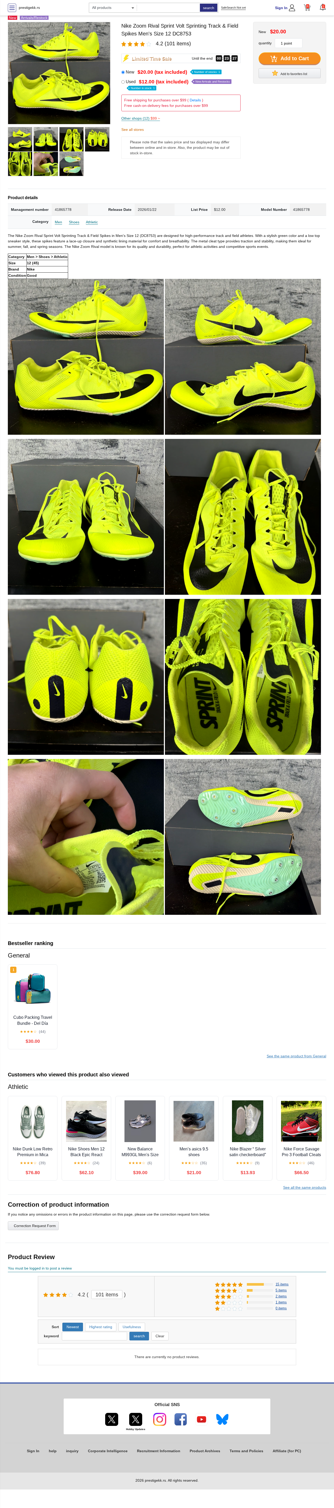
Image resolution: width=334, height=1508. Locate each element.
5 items (281, 1290)
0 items (281, 1308)
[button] (322, 7)
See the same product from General (296, 1056)
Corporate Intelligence (108, 1451)
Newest (73, 1327)
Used (178, 84)
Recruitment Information (158, 1451)
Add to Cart (294, 58)
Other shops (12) (140, 118)
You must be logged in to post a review (40, 1268)
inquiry (72, 1451)
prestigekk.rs (29, 7)
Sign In (281, 8)
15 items (282, 1284)
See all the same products (304, 1187)
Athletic (92, 222)
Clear (160, 1336)
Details (195, 100)
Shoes (74, 222)
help (53, 1451)
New (173, 72)
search (208, 8)
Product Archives (205, 1451)
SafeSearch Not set (233, 7)
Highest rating (100, 1327)
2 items (281, 1296)
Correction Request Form (35, 1226)
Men (58, 222)
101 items (107, 1294)
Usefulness (132, 1327)
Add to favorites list (293, 74)
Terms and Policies (246, 1451)
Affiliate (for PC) (287, 1451)
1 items (281, 1302)
